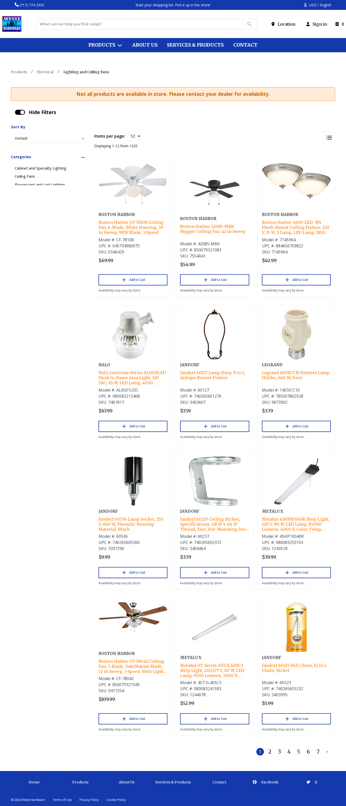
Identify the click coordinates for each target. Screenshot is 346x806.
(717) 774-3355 (32, 5)
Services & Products (173, 782)
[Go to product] (133, 184)
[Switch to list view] (329, 137)
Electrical (45, 72)
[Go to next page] (327, 752)
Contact (219, 782)
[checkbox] (20, 112)
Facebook (269, 782)
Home (34, 782)
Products (19, 72)
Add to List (137, 280)
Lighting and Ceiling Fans (86, 72)
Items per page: (109, 136)
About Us (126, 782)
